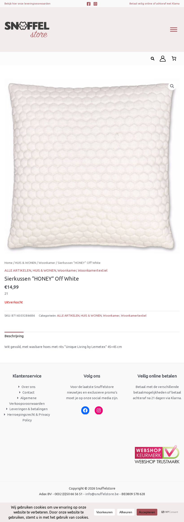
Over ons (28, 387)
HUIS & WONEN (25, 262)
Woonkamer (47, 262)
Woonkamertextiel (92, 270)
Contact (28, 392)
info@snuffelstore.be (102, 494)
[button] (153, 59)
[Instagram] (95, 4)
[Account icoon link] (162, 58)
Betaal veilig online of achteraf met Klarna (154, 3)
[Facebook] (89, 4)
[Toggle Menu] (173, 29)
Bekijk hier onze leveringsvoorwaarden (27, 3)
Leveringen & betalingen (28, 409)
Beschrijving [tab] (14, 336)
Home (8, 262)
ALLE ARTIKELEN (17, 270)
